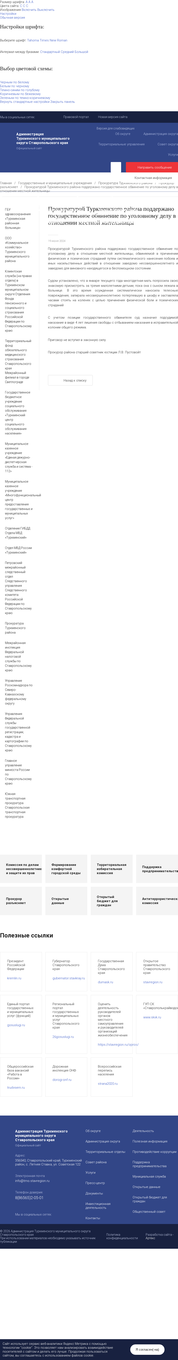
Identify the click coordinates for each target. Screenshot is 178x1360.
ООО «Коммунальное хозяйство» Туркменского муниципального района (17, 249)
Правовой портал (76, 117)
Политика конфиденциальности (122, 1236)
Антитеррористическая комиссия (36, 222)
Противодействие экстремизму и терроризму (117, 222)
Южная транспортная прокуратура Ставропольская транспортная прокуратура (17, 805)
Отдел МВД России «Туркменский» (18, 550)
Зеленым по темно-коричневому (25, 98)
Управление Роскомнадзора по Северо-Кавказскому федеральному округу (19, 692)
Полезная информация (128, 206)
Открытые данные (146, 1187)
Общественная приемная (28, 202)
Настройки (8, 14)
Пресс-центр (10, 197)
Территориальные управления (121, 144)
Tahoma (33, 40)
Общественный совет (141, 214)
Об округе (122, 134)
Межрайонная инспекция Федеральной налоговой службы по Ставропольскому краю (18, 656)
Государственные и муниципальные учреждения (48, 230)
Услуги (91, 1173)
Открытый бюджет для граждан (81, 214)
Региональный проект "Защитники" (90, 235)
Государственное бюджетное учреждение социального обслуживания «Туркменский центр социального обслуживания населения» (17, 413)
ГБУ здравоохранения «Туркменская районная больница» (18, 218)
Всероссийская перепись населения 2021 (79, 226)
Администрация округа (103, 1141)
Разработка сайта (159, 1234)
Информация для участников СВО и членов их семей (51, 206)
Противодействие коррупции (89, 202)
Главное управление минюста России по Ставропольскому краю (18, 772)
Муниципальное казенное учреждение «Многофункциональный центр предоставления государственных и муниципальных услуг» (19, 500)
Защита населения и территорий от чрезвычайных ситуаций (58, 218)
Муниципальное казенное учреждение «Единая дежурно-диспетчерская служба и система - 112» (18, 457)
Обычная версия (12, 18)
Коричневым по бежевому (20, 94)
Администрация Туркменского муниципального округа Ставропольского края (43, 141)
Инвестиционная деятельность (137, 197)
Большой (81, 52)
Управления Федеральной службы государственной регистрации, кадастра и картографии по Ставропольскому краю (18, 732)
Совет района (96, 1162)
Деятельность (49, 197)
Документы (86, 197)
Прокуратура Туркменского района (125, 183)
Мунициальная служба (149, 1176)
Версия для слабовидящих (116, 128)
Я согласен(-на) (147, 1349)
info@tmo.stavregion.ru (32, 1181)
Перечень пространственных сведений (137, 230)
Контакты (93, 1218)
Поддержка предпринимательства (149, 1164)
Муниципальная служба (118, 210)
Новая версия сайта (112, 117)
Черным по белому (14, 82)
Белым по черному (14, 86)
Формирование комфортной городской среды (46, 210)
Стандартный (50, 52)
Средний (67, 52)
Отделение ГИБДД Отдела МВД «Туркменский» (17, 533)
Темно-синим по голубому (20, 90)
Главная (6, 183)
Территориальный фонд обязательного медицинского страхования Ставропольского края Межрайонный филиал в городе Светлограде (18, 361)
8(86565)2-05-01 (29, 1197)
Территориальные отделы (105, 1152)
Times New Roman (53, 40)
